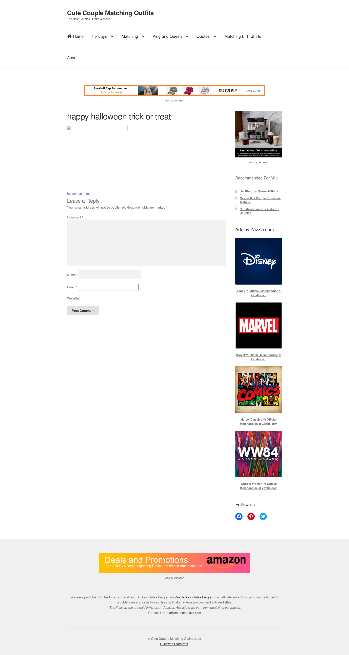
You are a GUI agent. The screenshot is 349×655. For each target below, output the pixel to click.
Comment (75, 217)
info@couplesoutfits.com (183, 612)
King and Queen (167, 36)
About (72, 57)
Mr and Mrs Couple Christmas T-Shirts (260, 200)
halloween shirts (78, 193)
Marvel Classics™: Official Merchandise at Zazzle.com (258, 421)
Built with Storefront (174, 643)
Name (72, 274)
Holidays (99, 36)
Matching (130, 36)
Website (73, 298)
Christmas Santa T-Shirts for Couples (259, 211)
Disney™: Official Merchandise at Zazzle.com (259, 293)
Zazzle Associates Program (194, 597)
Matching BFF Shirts (242, 36)
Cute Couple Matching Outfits (110, 12)
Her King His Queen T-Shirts (259, 191)
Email (72, 287)
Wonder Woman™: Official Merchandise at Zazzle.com (258, 486)
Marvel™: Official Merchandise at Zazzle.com (258, 357)
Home (78, 36)
